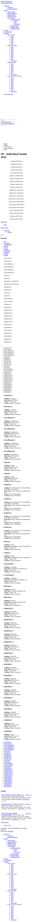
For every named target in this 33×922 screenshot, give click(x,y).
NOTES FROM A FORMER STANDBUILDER (9, 814)
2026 (12, 47)
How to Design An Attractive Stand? (11, 794)
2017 (15, 22)
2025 (12, 48)
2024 (12, 36)
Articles (9, 232)
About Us (6, 6)
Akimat (6, 249)
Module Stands (11, 15)
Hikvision (6, 252)
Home (5, 143)
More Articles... (5, 822)
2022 (12, 39)
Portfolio (6, 33)
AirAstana (7, 243)
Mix (5, 241)
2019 (12, 56)
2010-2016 (17, 24)
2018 (15, 21)
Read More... (26, 799)
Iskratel (6, 254)
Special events (14, 25)
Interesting (7, 230)
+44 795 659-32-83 (6, 122)
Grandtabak (7, 250)
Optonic (6, 246)
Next (5, 225)
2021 (12, 41)
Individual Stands (12, 13)
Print (2, 222)
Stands (6, 10)
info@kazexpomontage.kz (8, 123)
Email (5, 222)
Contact (6, 30)
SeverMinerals (8, 244)
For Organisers (8, 32)
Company (10, 7)
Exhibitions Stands (6, 804)
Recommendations (12, 9)
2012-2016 (14, 61)
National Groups (11, 16)
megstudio (10, 831)
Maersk (6, 255)
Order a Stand (11, 12)
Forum (6, 247)
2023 (12, 38)
